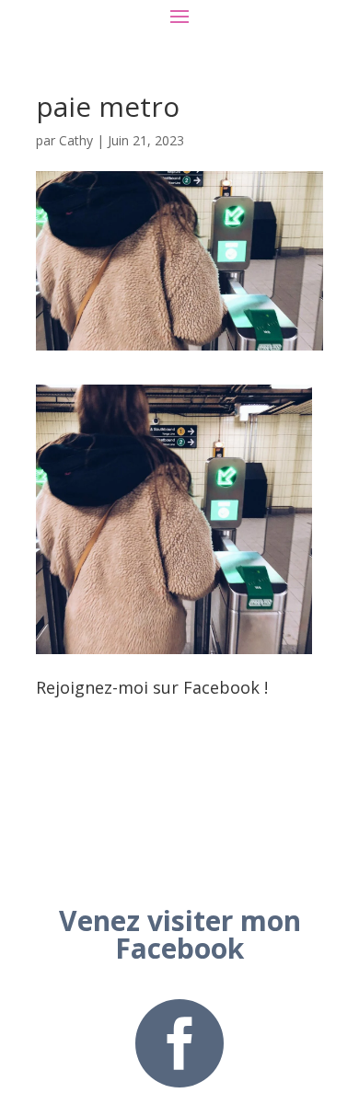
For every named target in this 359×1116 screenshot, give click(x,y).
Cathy (76, 140)
